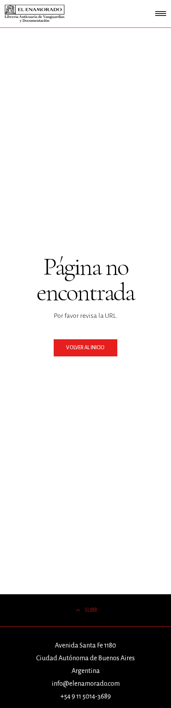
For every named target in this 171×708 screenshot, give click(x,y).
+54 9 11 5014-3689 (85, 696)
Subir (91, 610)
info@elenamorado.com (86, 683)
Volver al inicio (85, 347)
